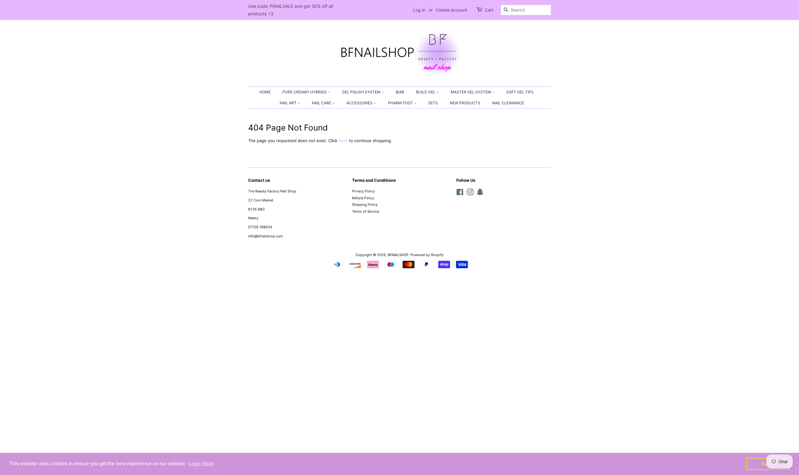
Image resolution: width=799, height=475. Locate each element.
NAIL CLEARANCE (508, 103)
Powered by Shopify (427, 255)
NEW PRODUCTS (465, 103)
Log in (419, 9)
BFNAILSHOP (398, 255)
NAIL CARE (322, 103)
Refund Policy (363, 198)
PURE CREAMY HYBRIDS (305, 92)
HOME (265, 92)
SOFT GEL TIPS (520, 92)
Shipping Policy (365, 204)
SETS (433, 103)
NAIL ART (288, 103)
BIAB (400, 92)
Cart (489, 9)
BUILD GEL (426, 92)
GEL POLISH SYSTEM (361, 92)
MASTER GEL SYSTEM (471, 92)
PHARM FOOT (401, 103)
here (343, 140)
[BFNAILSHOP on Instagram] (470, 193)
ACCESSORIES (360, 103)
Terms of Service (365, 211)
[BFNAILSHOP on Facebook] (459, 193)
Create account (451, 9)
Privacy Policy (363, 191)
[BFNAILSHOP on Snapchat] (480, 193)
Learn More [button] (201, 463)
